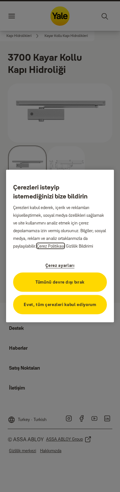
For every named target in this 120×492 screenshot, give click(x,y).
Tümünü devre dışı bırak (60, 281)
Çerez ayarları (59, 265)
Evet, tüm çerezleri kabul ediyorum (60, 304)
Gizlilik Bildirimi (79, 245)
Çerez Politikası (50, 245)
